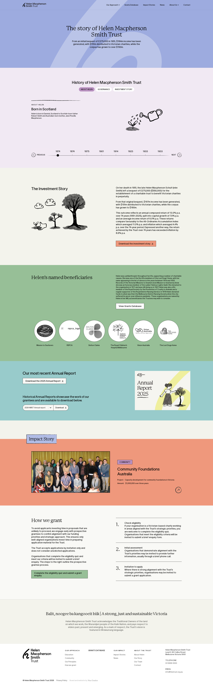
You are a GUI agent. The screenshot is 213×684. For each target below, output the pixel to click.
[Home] (34, 5)
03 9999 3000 (171, 663)
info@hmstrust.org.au (174, 672)
